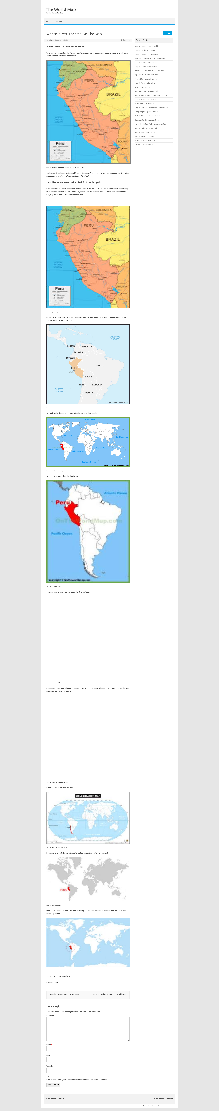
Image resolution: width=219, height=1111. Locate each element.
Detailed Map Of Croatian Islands (147, 120)
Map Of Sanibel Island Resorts (146, 67)
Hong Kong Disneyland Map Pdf (146, 112)
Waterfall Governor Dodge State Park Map (150, 116)
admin (51, 40)
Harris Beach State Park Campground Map (150, 124)
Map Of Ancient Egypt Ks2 (144, 136)
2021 (56, 982)
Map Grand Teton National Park (146, 91)
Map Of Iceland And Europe (145, 132)
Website (49, 1066)
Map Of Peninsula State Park (145, 83)
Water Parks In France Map (144, 103)
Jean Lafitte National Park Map (146, 79)
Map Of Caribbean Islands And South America (151, 108)
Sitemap (59, 21)
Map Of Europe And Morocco (145, 99)
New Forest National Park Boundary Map (150, 58)
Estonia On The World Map (145, 50)
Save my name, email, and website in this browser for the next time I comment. (76, 1080)
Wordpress (171, 1106)
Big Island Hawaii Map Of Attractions (63, 994)
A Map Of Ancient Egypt (143, 87)
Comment (50, 1016)
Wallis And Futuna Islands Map (146, 140)
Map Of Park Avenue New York (146, 128)
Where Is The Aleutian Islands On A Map (149, 71)
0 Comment (125, 40)
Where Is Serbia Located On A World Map (110, 994)
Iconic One (147, 1106)
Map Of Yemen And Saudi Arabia (147, 46)
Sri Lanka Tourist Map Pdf (144, 144)
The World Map (61, 9)
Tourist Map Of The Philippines (146, 54)
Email (49, 1055)
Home (48, 21)
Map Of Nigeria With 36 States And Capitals (151, 95)
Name (49, 1045)
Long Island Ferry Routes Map (146, 62)
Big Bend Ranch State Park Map (146, 75)
